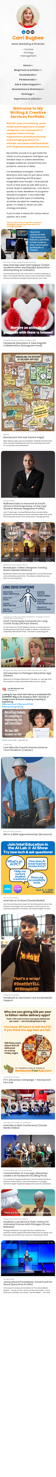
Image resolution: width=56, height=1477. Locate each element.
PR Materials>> (28, 79)
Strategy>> (28, 94)
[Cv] (32, 32)
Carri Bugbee (28, 38)
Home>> (28, 65)
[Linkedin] (24, 32)
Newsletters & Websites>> (28, 89)
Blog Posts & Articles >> (28, 70)
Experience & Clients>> (28, 98)
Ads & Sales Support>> (28, 84)
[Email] (28, 32)
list (30, 181)
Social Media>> (28, 74)
